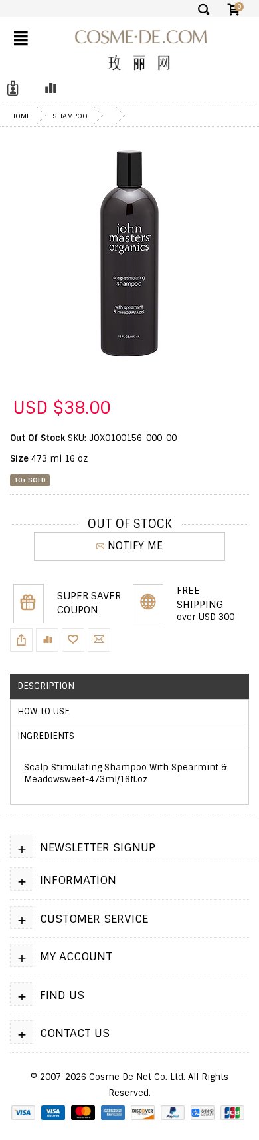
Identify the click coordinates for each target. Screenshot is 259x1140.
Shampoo (70, 115)
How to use (43, 711)
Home (20, 115)
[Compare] (47, 89)
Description (45, 686)
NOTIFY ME (135, 546)
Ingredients (45, 736)
